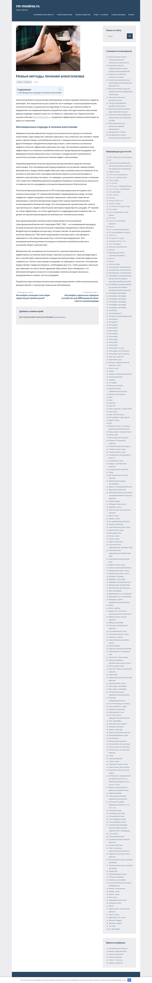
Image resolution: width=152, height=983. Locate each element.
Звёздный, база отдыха (117, 504)
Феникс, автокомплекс (117, 888)
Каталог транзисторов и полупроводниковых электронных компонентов (119, 60)
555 (110, 160)
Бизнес (131, 14)
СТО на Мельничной (116, 836)
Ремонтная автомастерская (119, 732)
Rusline (111, 227)
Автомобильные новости (44, 14)
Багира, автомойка (116, 386)
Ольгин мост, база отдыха (118, 657)
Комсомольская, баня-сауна (119, 527)
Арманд (112, 380)
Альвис (111, 371)
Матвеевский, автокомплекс (119, 585)
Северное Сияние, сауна (118, 764)
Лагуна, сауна (114, 539)
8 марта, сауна (114, 172)
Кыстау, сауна (114, 536)
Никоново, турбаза (116, 637)
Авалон (111, 250)
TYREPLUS (112, 235)
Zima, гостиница (115, 244)
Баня (111, 397)
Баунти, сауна (114, 420)
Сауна (111, 756)
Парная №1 (113, 675)
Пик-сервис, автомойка (117, 686)
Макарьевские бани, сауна (119, 571)
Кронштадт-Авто (115, 533)
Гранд (111, 472)
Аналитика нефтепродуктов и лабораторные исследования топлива (120, 117)
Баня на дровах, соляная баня (120, 409)
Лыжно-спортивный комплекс (120, 568)
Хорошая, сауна (115, 903)
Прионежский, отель (116, 712)
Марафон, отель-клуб (117, 579)
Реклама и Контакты (116, 727)
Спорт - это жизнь (24, 82)
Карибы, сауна (114, 518)
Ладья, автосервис (116, 542)
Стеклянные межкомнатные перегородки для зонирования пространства (120, 83)
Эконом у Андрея (115, 920)
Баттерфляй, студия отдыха (119, 417)
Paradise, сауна (114, 203)
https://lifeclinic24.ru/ (41, 117)
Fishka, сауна (114, 180)
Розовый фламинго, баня (118, 735)
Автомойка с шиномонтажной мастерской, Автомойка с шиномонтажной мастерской (120, 278)
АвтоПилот (113, 310)
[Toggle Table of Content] (59, 89)
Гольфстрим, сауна (116, 461)
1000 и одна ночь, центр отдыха (120, 157)
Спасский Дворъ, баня (117, 819)
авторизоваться (59, 317)
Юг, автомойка (114, 929)
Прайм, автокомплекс (117, 709)
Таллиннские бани (116, 845)
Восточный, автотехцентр (118, 438)
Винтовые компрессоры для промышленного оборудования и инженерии (121, 91)
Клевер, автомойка (116, 524)
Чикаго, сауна (114, 914)
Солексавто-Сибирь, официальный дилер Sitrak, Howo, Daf (119, 805)
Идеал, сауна (114, 516)
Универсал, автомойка (117, 880)
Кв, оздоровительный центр (119, 521)
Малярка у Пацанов (116, 576)
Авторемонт (113, 319)
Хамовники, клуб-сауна (117, 900)
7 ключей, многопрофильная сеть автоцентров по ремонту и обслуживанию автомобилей (120, 166)
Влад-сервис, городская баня (120, 432)
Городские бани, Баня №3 (118, 469)
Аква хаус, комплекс (116, 357)
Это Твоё (112, 926)
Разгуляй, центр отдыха (118, 724)
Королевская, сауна (116, 530)
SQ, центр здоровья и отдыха (119, 232)
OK (129, 980)
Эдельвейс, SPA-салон (117, 917)
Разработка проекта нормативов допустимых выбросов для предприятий (119, 68)
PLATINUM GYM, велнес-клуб (119, 206)
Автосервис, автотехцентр (119, 351)
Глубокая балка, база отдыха (119, 446)
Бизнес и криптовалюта (118, 951)
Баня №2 (112, 403)
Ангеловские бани (115, 377)
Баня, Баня (113, 412)
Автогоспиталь (114, 264)
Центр (111, 906)
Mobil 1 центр (113, 195)
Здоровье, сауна (115, 507)
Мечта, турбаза (114, 608)
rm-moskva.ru (27, 6)
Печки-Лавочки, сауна (117, 683)
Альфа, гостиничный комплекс (120, 374)
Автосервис (113, 325)
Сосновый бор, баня (116, 816)
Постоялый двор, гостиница (119, 703)
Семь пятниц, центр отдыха (119, 767)
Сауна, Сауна (114, 761)
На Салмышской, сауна (118, 631)
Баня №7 (112, 406)
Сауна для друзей (115, 758)
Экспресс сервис (115, 923)
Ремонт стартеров (116, 729)
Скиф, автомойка (115, 793)
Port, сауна (113, 209)
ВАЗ (110, 423)
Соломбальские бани (117, 813)
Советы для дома (118, 14)
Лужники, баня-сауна (117, 565)
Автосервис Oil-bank (116, 348)
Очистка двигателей (116, 666)
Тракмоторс (113, 871)
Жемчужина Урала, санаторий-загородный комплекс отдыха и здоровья (120, 495)
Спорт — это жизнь (101, 14)
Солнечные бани (115, 810)
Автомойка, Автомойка (117, 293)
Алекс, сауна (113, 368)
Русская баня (114, 738)
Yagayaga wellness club (117, 241)
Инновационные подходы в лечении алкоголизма (40, 92)
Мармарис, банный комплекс (120, 582)
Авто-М (111, 258)
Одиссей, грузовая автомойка (120, 649)
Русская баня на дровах (118, 741)
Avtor (36, 82)
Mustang (112, 198)
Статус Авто (113, 834)
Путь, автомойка (115, 721)
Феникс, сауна (114, 891)
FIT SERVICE (113, 183)
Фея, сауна (113, 897)
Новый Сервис (114, 646)
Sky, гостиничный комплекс (119, 229)
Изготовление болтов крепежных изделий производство (117, 126)
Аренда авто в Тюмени (117, 132)
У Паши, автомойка (116, 877)
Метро (111, 605)
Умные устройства (82, 14)
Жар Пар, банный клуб (117, 490)
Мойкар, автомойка (116, 623)
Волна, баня (113, 435)
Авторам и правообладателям (120, 316)
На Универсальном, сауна (118, 634)
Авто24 (111, 261)
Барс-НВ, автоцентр (116, 414)
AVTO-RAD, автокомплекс (118, 174)
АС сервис (113, 383)
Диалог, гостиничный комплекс (120, 487)
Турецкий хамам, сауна (117, 874)
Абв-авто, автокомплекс (118, 247)
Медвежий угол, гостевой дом (120, 594)
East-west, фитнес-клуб (118, 177)
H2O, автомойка (115, 192)
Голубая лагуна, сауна (117, 449)
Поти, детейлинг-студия (118, 706)
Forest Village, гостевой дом (119, 189)
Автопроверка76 (115, 313)
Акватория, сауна (115, 359)
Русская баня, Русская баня (119, 744)
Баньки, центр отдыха (117, 394)
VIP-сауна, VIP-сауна (116, 238)
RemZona (112, 218)
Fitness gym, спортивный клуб (120, 186)
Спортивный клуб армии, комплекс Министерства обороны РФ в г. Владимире (119, 828)
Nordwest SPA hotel (116, 201)
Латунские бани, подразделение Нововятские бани (120, 553)
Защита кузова (114, 501)
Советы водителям (64, 14)
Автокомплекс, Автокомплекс (120, 267)
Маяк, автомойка (115, 591)
